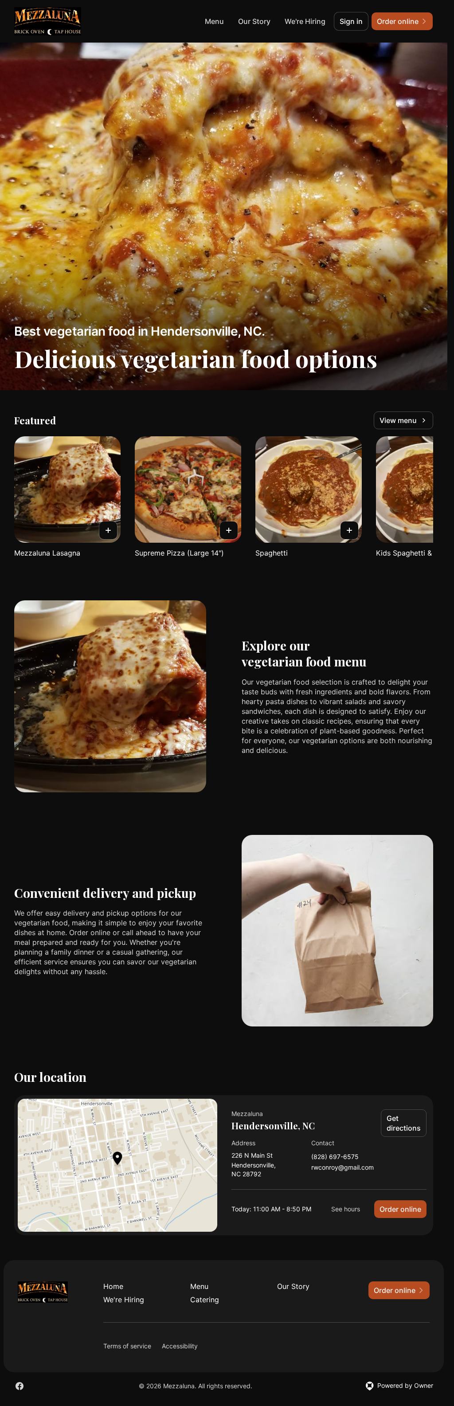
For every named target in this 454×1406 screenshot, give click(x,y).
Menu (214, 21)
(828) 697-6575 (335, 1157)
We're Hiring (305, 21)
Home (113, 1286)
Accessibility (180, 1346)
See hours (345, 1209)
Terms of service (127, 1346)
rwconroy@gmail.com (342, 1167)
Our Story (254, 21)
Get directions (404, 1123)
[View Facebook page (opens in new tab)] (19, 1386)
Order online (400, 1209)
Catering (204, 1299)
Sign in (351, 21)
